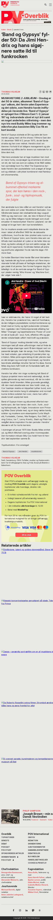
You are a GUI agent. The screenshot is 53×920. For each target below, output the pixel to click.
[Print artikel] (50, 91)
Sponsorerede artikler (12, 853)
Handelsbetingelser (38, 860)
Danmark (43, 820)
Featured (34, 820)
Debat (4, 844)
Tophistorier (7, 837)
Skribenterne (34, 844)
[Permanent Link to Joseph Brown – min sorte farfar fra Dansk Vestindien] (10, 816)
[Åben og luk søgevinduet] (45, 5)
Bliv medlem (34, 857)
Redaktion (33, 841)
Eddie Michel (33, 882)
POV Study (6, 850)
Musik (9, 30)
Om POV (31, 837)
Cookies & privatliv (37, 863)
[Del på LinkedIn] (43, 91)
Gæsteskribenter (36, 847)
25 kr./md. (26, 535)
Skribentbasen (8, 857)
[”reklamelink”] (26, 17)
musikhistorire (36, 451)
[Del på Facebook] (40, 91)
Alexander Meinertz (9, 880)
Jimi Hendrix (22, 451)
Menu (50, 4)
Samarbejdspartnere (38, 850)
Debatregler (34, 853)
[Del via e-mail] (47, 91)
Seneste (5, 841)
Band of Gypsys (8, 451)
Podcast (5, 847)
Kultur (3, 30)
